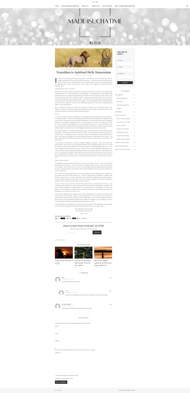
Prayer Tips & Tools (120, 115)
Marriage (119, 108)
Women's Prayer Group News (122, 149)
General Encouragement (80, 69)
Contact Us (96, 6)
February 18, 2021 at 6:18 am (68, 305)
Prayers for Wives (121, 125)
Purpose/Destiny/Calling (123, 135)
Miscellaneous (118, 112)
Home (57, 6)
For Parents (120, 101)
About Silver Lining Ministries (125, 6)
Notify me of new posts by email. (64, 378)
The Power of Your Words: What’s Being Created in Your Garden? (83, 263)
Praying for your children (123, 129)
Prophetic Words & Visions (97, 69)
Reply (110, 277)
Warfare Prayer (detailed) (123, 139)
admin (67, 291)
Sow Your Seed (107, 6)
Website (57, 340)
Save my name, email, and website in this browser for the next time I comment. (75, 350)
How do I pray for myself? (123, 118)
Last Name (120, 67)
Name (57, 326)
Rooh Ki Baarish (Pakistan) (70, 6)
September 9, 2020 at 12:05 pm (68, 279)
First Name (120, 60)
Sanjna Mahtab (61, 240)
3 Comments (89, 75)
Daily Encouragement (122, 98)
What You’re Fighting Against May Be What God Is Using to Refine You (103, 263)
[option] (95, 26)
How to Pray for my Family (123, 122)
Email (56, 333)
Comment (58, 352)
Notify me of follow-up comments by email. (67, 375)
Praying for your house (122, 132)
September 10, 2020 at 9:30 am (71, 292)
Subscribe (97, 232)
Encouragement (66, 69)
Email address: (121, 73)
